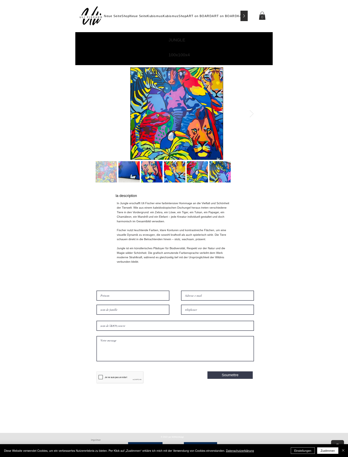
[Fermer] (343, 450)
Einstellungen (302, 451)
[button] (262, 16)
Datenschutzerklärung (240, 451)
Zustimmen (328, 451)
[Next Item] (251, 114)
